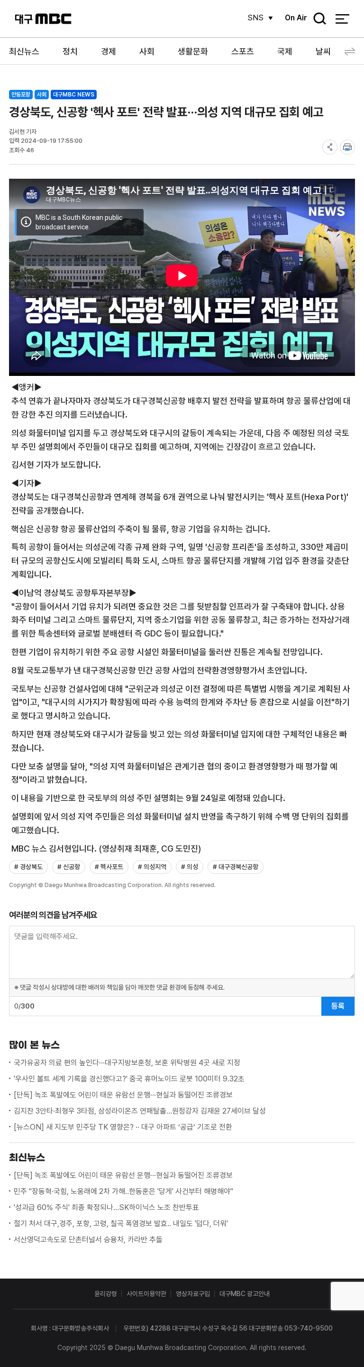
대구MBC (43, 18)
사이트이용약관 (146, 1293)
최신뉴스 (24, 51)
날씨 (323, 51)
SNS (255, 17)
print (347, 147)
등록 (338, 1005)
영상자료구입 (193, 1293)
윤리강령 (105, 1293)
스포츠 (242, 51)
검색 (316, 19)
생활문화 (193, 51)
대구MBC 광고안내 (244, 1293)
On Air (296, 17)
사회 (147, 51)
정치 (70, 51)
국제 (284, 51)
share (329, 147)
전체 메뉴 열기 (342, 19)
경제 (108, 51)
